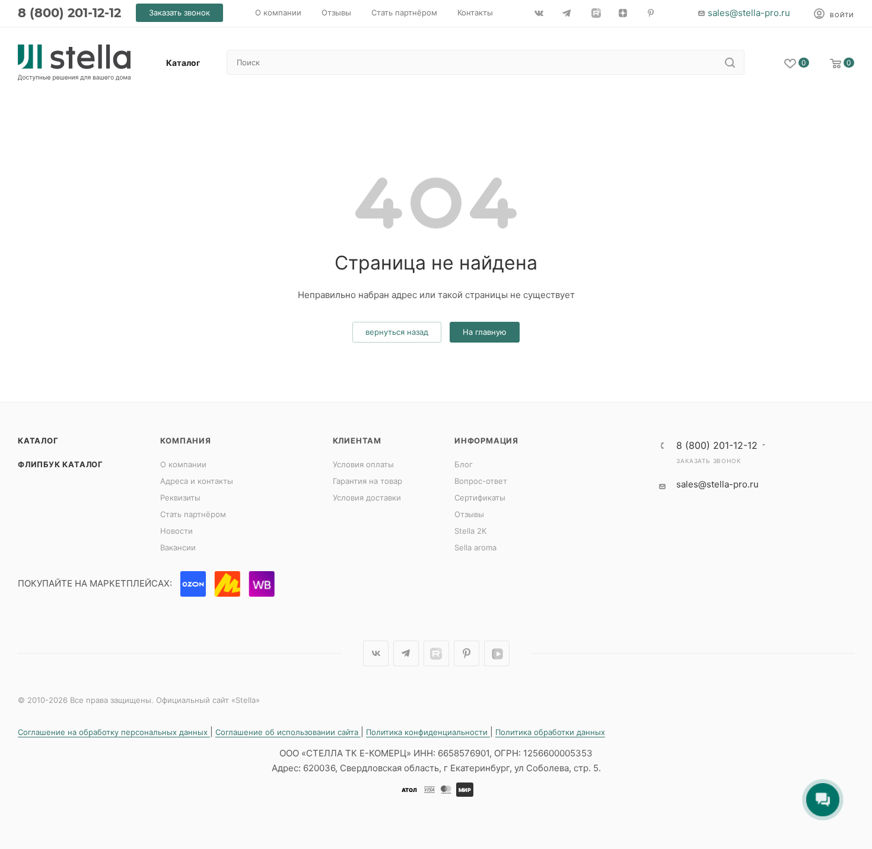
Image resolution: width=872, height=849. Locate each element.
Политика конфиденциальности (428, 732)
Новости (176, 531)
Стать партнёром (193, 514)
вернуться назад (396, 332)
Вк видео (497, 653)
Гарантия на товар (367, 481)
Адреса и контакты (196, 481)
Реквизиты (180, 497)
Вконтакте (376, 653)
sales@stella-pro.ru (749, 12)
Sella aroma (475, 547)
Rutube (436, 653)
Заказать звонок (708, 460)
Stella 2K (470, 531)
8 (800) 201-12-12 (69, 12)
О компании (183, 464)
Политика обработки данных (550, 732)
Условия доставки (367, 497)
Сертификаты (479, 497)
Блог (463, 464)
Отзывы (469, 514)
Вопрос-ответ (480, 481)
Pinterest (466, 653)
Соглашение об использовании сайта (288, 732)
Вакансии (178, 547)
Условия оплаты (363, 464)
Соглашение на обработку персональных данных (114, 732)
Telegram (406, 653)
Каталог (38, 440)
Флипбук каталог (60, 464)
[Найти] (729, 62)
